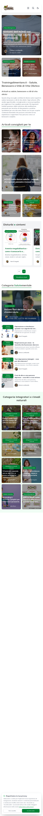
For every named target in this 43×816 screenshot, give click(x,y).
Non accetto (12, 811)
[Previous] (19, 271)
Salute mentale (29, 137)
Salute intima (8, 202)
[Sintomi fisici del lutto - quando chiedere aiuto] (21, 306)
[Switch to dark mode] (38, 8)
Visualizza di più (21, 277)
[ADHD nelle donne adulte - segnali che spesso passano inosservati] (21, 173)
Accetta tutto (31, 811)
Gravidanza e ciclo (29, 468)
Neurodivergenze (9, 28)
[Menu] (28, 8)
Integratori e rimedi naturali (32, 201)
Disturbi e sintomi (8, 61)
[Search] (33, 8)
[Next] (24, 271)
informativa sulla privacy (26, 807)
